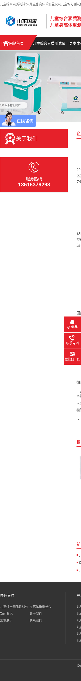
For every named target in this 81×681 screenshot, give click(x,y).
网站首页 (16, 43)
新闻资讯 (6, 613)
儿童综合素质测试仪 (49, 43)
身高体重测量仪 (40, 607)
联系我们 (35, 620)
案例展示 (6, 620)
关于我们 (35, 613)
